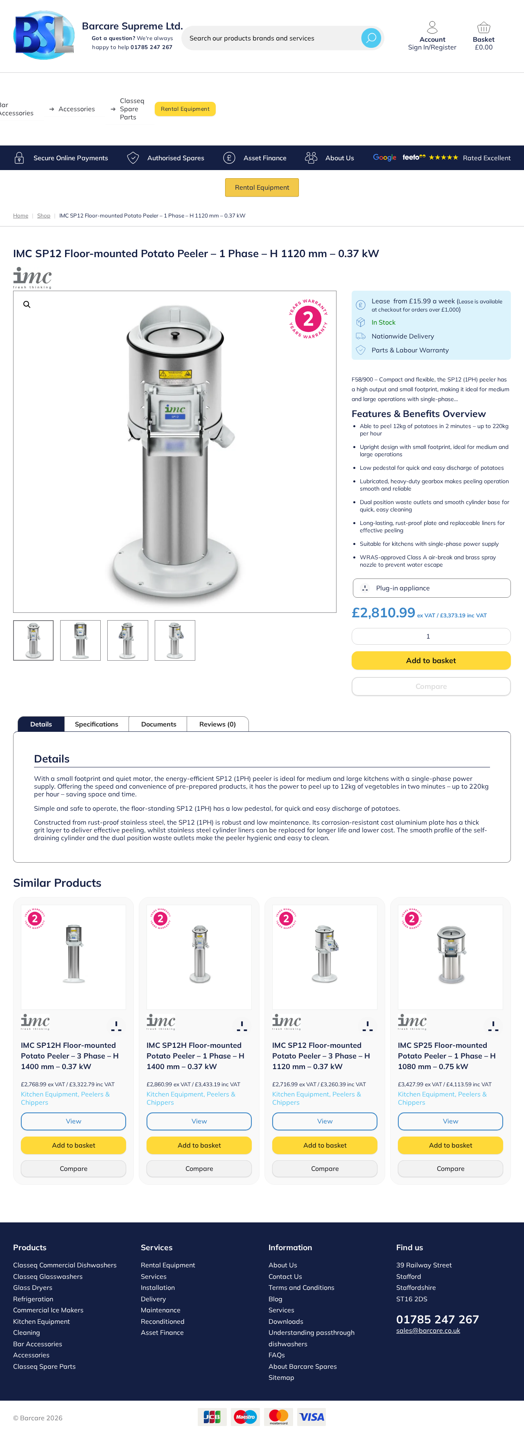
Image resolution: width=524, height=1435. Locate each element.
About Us (339, 158)
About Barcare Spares (303, 1366)
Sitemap (281, 1377)
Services (154, 1276)
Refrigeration (33, 1299)
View (73, 1121)
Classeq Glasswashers (48, 1276)
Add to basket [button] (73, 1145)
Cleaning (26, 1332)
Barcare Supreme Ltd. (132, 26)
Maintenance (161, 1310)
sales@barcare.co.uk (428, 1330)
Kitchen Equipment (41, 1321)
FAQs (277, 1355)
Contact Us (285, 1276)
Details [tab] (41, 724)
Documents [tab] (158, 724)
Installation (158, 1287)
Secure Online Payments (71, 158)
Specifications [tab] (96, 724)
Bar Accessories (37, 1344)
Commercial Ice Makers (48, 1310)
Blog (275, 1299)
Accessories (77, 109)
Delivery (153, 1299)
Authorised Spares (175, 158)
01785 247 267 (437, 1319)
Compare (431, 686)
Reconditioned (163, 1321)
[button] (27, 304)
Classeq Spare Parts (132, 108)
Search (371, 38)
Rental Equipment (185, 108)
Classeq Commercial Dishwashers (65, 1265)
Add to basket (431, 660)
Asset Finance (265, 158)
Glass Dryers (32, 1287)
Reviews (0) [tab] (217, 724)
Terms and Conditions (301, 1287)
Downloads (286, 1321)
